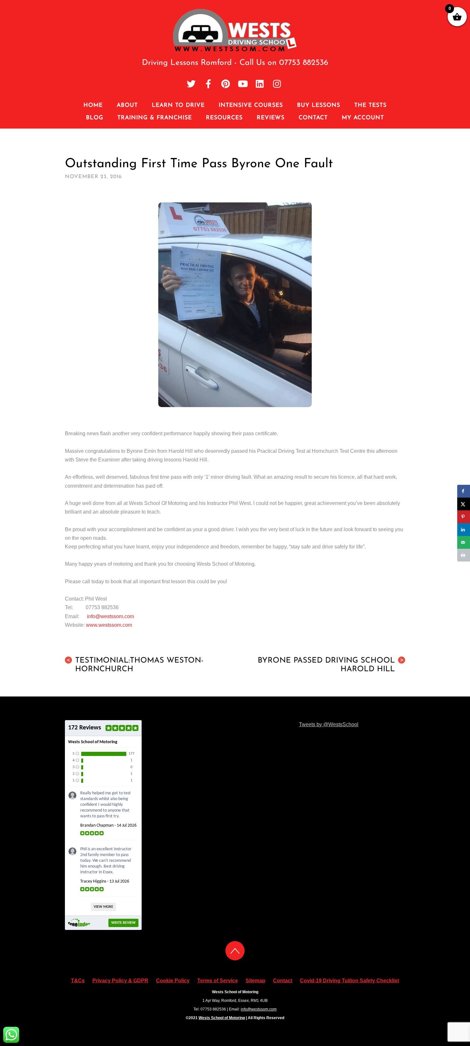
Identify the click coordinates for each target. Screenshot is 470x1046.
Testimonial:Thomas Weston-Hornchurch (135, 665)
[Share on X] (463, 504)
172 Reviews (84, 728)
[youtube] (243, 84)
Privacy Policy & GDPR (120, 980)
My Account (363, 118)
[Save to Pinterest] (463, 516)
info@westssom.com (110, 616)
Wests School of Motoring (222, 1018)
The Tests (370, 105)
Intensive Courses (251, 105)
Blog (94, 118)
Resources (224, 118)
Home (93, 105)
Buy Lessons (318, 105)
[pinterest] (225, 84)
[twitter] (191, 84)
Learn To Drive (178, 105)
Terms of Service (217, 980)
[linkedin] (260, 84)
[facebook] (208, 84)
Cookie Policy (173, 980)
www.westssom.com (109, 625)
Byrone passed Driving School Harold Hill (330, 665)
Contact (313, 118)
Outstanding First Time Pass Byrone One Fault (199, 164)
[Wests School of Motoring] (235, 49)
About (127, 105)
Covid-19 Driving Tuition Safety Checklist (349, 980)
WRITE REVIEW (123, 923)
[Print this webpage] (463, 555)
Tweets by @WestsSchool (328, 724)
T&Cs (78, 980)
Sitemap (255, 980)
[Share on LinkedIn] (463, 529)
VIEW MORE (103, 907)
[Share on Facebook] (463, 491)
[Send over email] (463, 542)
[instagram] (277, 84)
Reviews (271, 118)
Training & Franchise (154, 118)
